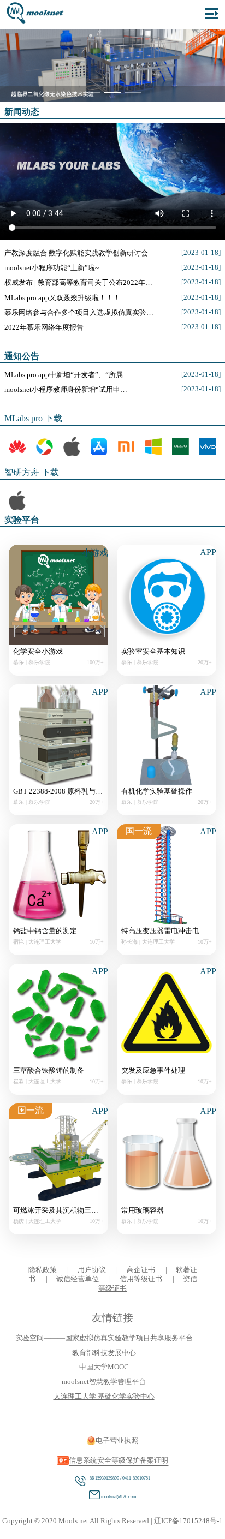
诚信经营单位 (77, 1279)
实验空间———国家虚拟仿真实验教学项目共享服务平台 (104, 1338)
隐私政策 (42, 1270)
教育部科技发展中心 (104, 1353)
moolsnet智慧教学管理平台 (104, 1382)
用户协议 (92, 1270)
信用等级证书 (141, 1279)
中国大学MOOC (104, 1367)
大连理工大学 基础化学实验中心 (104, 1396)
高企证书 (141, 1270)
